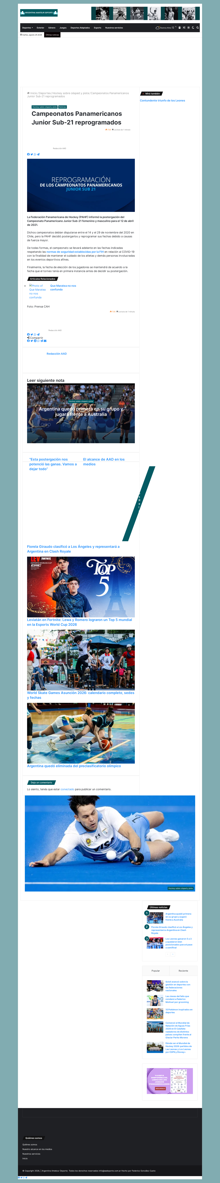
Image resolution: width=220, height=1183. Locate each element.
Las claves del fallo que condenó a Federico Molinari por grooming (177, 999)
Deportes (26, 27)
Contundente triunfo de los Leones (162, 100)
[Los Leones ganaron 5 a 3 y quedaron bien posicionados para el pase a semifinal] (155, 943)
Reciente (183, 970)
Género (51, 27)
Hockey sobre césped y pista (71, 93)
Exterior (40, 27)
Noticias (62, 107)
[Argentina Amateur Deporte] (39, 13)
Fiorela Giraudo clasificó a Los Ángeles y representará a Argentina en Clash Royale (172, 930)
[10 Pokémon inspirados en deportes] (155, 1013)
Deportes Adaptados (80, 27)
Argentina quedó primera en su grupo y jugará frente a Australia (81, 411)
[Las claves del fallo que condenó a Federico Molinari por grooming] (155, 1000)
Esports (97, 27)
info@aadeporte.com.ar (110, 1171)
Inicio (33, 93)
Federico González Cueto (143, 1171)
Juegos (63, 27)
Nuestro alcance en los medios (37, 1149)
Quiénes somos (29, 1144)
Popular (156, 970)
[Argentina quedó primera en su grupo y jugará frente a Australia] (155, 918)
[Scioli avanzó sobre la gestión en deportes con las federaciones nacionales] (155, 985)
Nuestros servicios (114, 27)
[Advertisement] (110, 60)
